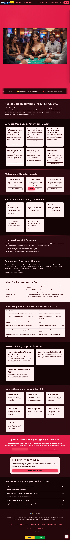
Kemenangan (37, 2)
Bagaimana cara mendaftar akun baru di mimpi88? (20, 486)
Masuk (57, 2)
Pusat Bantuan (55, 164)
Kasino (31, 2)
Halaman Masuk (35, 141)
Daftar (66, 2)
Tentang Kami (11, 524)
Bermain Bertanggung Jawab (49, 524)
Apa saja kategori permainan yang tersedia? (18, 497)
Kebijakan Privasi (30, 466)
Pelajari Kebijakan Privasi (35, 470)
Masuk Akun (35, 449)
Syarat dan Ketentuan (23, 524)
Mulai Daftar (15, 144)
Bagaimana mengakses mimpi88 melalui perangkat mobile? (23, 493)
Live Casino (51, 2)
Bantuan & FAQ (50, 449)
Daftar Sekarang (19, 449)
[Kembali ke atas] (66, 536)
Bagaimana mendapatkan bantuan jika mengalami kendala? (23, 504)
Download (44, 2)
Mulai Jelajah (15, 188)
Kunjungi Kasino (55, 188)
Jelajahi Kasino (15, 162)
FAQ (61, 2)
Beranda (26, 2)
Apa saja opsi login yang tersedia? (16, 489)
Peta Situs (40, 528)
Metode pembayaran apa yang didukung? (18, 500)
